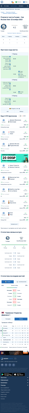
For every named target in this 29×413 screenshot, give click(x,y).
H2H (7, 111)
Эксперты (21, 5)
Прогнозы (4, 377)
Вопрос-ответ (3, 396)
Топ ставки (6, 5)
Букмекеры (4, 382)
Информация (4, 380)
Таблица (21, 111)
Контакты (3, 398)
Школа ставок (4, 394)
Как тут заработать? (5, 387)
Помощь (3, 385)
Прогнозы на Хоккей (10, 12)
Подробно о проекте (5, 392)
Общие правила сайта (5, 390)
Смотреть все (14, 224)
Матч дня (10, 9)
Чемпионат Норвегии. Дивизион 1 (10, 13)
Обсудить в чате (13, 108)
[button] (12, 2)
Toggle (19, 116)
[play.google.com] (7, 374)
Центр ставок (14, 5)
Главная (2, 12)
